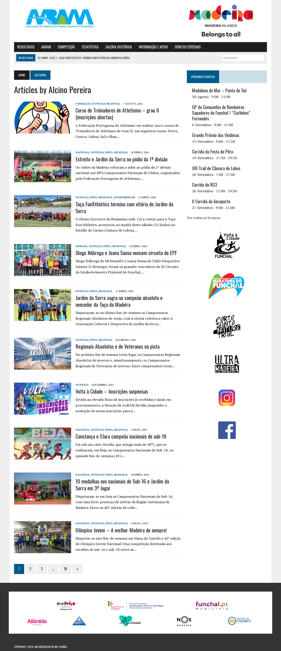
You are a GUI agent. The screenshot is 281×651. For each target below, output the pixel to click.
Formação (83, 103)
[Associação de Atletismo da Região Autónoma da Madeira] (54, 18)
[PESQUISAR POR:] (243, 57)
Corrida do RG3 (204, 184)
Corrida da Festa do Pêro (212, 151)
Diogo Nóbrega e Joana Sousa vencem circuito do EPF (126, 253)
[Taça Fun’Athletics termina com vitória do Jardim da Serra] (42, 224)
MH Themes (61, 647)
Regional (113, 103)
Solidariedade (124, 197)
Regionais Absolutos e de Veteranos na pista (118, 346)
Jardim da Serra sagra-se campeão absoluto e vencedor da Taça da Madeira (119, 301)
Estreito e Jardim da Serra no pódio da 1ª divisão (122, 159)
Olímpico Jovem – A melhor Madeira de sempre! (121, 530)
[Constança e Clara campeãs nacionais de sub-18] (42, 456)
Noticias (98, 103)
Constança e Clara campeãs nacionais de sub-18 (121, 436)
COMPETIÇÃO (66, 47)
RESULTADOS (25, 47)
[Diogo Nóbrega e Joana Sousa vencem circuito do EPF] (42, 273)
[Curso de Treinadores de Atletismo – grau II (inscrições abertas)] (42, 130)
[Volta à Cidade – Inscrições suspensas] (42, 411)
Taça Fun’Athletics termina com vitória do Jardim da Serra (124, 207)
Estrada (82, 246)
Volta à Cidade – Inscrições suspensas (112, 391)
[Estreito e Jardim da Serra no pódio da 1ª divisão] (42, 179)
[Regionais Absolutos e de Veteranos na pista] (42, 366)
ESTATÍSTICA (90, 47)
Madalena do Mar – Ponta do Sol (219, 90)
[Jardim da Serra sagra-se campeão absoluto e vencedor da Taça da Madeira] (42, 318)
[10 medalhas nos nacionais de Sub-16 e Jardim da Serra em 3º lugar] (42, 501)
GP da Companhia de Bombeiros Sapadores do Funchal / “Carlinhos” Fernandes (221, 113)
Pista (109, 152)
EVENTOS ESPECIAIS (188, 47)
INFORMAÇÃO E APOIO (153, 47)
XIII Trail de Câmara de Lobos (216, 168)
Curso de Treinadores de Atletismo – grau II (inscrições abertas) (117, 113)
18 (65, 568)
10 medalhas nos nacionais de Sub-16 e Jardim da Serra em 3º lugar (122, 484)
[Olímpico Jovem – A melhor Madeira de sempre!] (42, 550)
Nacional (83, 152)
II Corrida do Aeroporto (211, 201)
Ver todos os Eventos (203, 217)
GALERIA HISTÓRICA (118, 47)
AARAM (46, 47)
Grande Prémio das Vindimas (215, 135)
